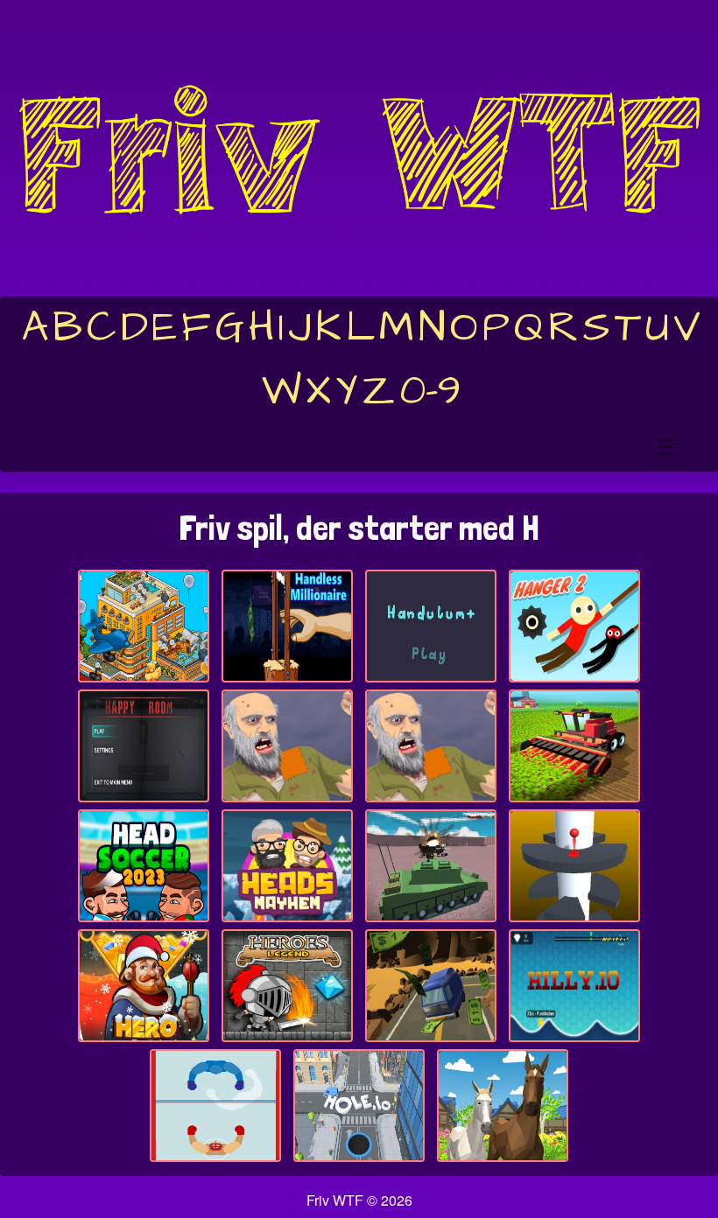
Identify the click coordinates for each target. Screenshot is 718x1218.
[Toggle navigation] (666, 447)
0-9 (430, 391)
